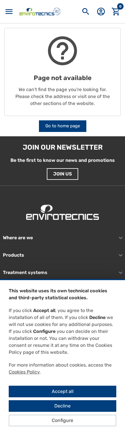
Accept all (63, 391)
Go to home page (62, 125)
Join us (62, 174)
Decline (62, 406)
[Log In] (101, 13)
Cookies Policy (24, 372)
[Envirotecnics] (39, 11)
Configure (62, 420)
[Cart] (116, 12)
